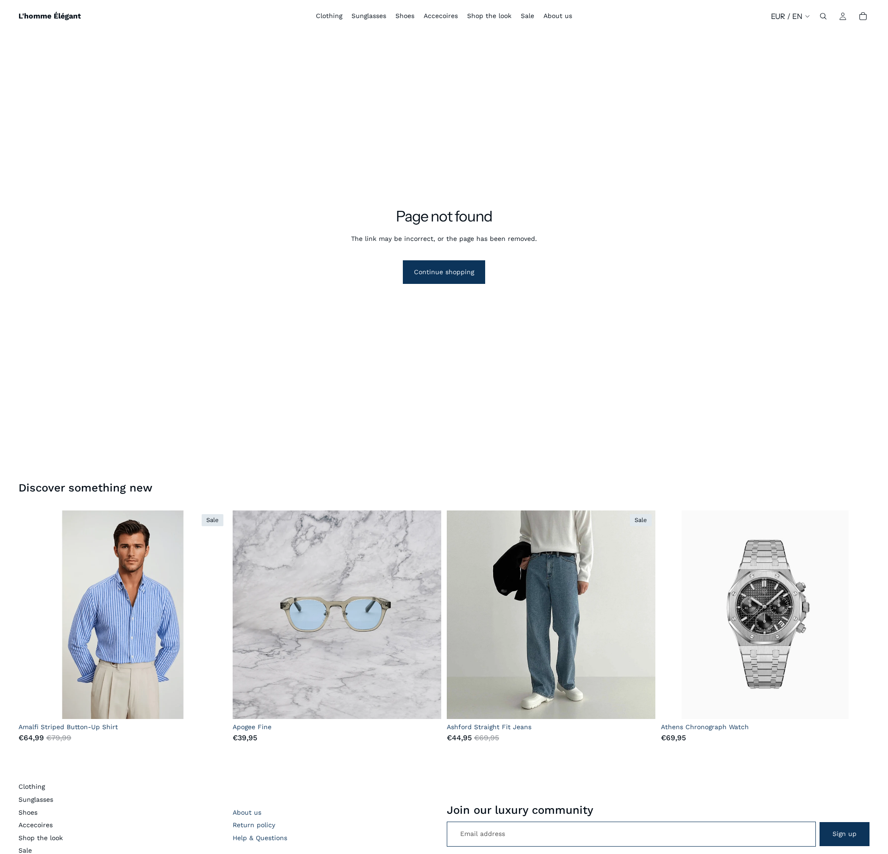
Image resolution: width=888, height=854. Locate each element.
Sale (25, 850)
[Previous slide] (32, 615)
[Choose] (212, 704)
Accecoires (35, 825)
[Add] (427, 704)
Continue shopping (444, 272)
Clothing (31, 786)
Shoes (27, 812)
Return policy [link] (254, 825)
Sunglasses (35, 799)
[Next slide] (213, 615)
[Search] (823, 16)
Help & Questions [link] (260, 838)
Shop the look (40, 838)
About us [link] (247, 812)
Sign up (844, 833)
